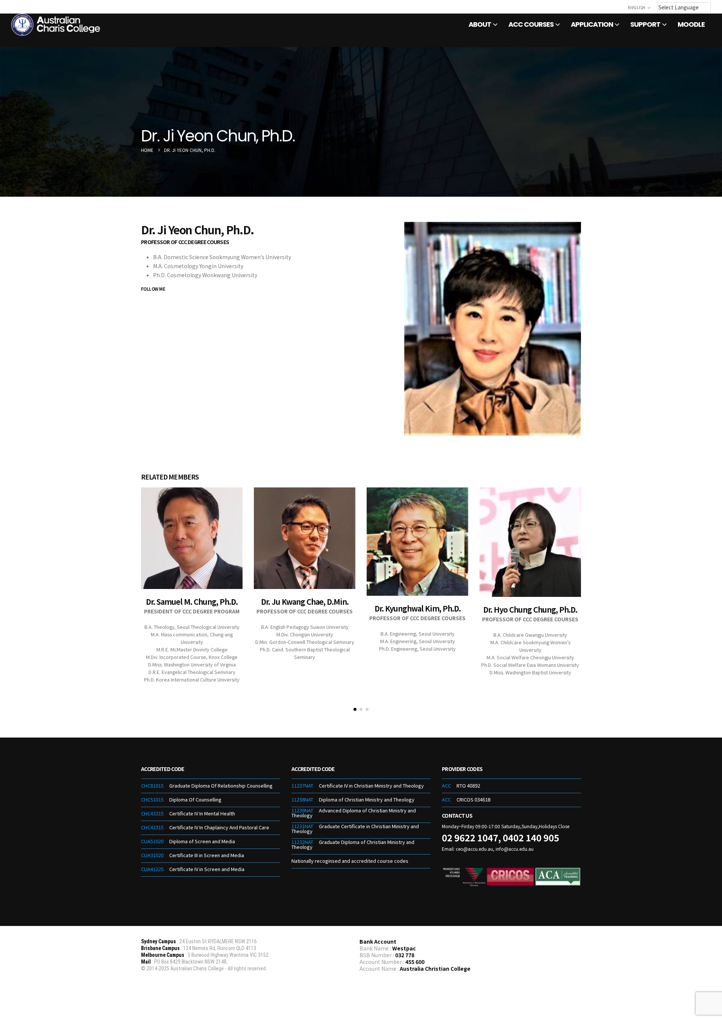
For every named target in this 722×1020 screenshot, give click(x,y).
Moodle (691, 24)
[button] (355, 709)
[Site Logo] (56, 25)
